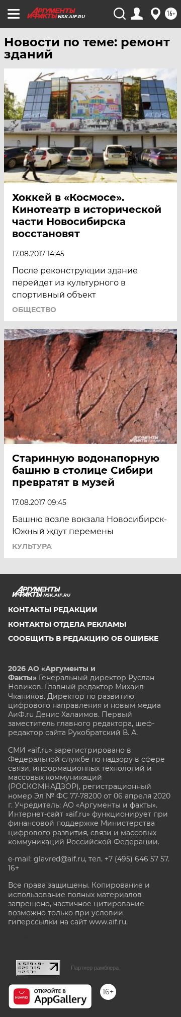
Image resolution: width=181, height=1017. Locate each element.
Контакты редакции (53, 609)
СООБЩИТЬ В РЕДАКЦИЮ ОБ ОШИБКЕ (83, 638)
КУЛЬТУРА (32, 546)
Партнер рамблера (95, 968)
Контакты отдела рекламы (67, 624)
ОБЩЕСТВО (34, 309)
